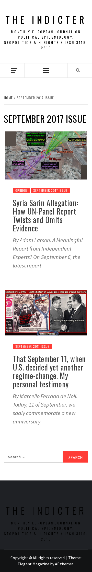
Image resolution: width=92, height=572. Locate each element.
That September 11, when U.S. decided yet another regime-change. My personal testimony (49, 371)
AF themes (64, 563)
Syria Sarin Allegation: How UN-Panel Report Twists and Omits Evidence (45, 215)
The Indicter (46, 19)
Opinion (21, 190)
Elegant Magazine (33, 563)
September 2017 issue (50, 190)
